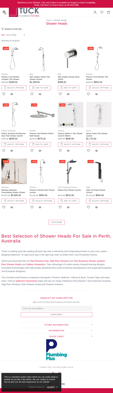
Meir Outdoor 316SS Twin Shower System (40, 78)
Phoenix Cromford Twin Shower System (42, 191)
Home (49, 20)
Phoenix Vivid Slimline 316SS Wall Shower (41, 134)
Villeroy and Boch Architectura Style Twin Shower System (13, 134)
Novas (88, 131)
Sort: (3, 35)
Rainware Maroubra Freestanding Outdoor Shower (13, 191)
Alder (88, 187)
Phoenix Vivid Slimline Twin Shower (97, 78)
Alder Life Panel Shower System (95, 191)
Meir (31, 74)
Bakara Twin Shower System (69, 190)
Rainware (5, 187)
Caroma (61, 131)
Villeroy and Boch (8, 131)
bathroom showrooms (26, 281)
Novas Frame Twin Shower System (96, 134)
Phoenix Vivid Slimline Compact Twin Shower (10, 78)
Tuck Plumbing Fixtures (24, 12)
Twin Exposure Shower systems (89, 261)
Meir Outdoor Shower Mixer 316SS (69, 78)
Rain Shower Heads (11, 264)
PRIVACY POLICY (36, 387)
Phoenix (4, 74)
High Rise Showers (59, 261)
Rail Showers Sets (39, 261)
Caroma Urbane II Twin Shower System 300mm (70, 134)
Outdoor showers (34, 264)
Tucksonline (56, 367)
